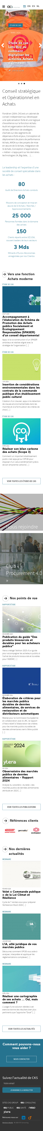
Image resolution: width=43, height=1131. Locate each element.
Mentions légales (7, 1123)
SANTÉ (21, 1107)
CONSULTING (28, 1102)
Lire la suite (18, 70)
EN (28, 6)
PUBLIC (9, 1107)
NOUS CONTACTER (22, 1059)
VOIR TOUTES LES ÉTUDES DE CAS (21, 481)
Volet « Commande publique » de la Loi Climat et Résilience (21, 894)
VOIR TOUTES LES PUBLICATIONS (21, 807)
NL (38, 6)
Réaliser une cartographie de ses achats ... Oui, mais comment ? (20, 999)
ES (33, 6)
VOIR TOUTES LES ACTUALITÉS (21, 1028)
